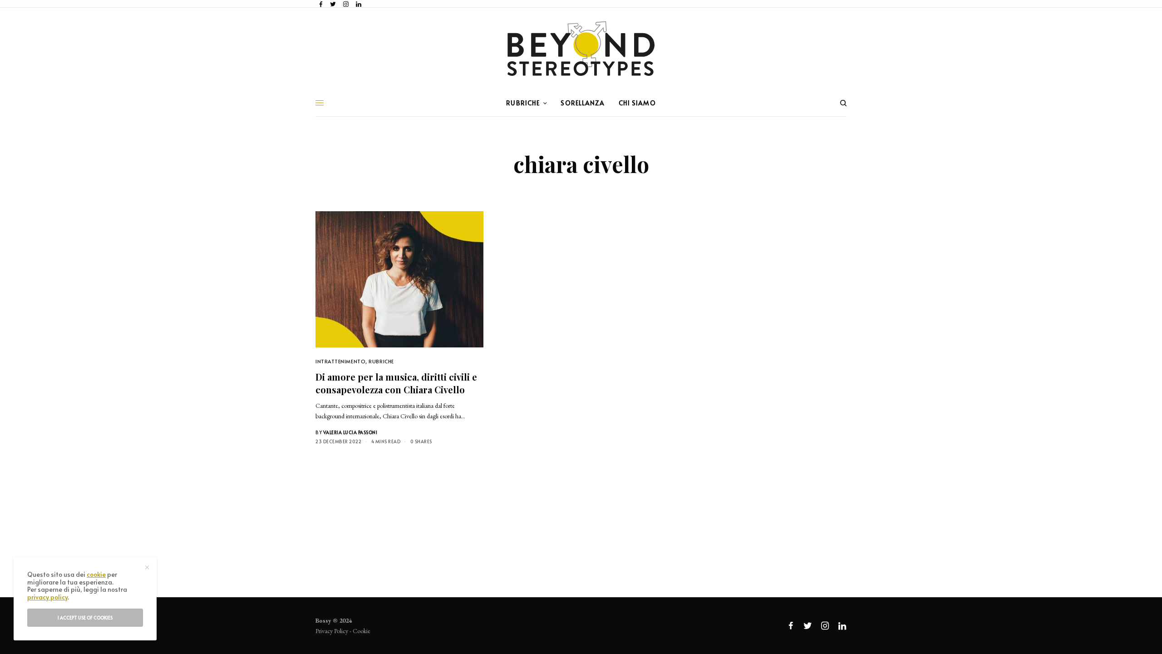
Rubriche (381, 361)
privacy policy (47, 597)
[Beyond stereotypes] (581, 48)
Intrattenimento (340, 361)
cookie (96, 574)
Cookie (361, 631)
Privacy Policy (331, 631)
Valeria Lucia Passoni (350, 432)
